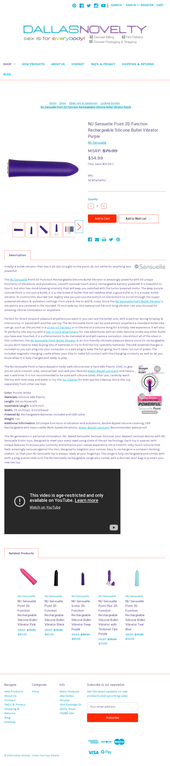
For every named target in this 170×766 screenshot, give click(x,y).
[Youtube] (103, 6)
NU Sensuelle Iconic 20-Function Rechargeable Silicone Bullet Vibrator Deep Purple (81, 615)
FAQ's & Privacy (103, 64)
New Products (33, 64)
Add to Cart (29, 580)
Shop (7, 64)
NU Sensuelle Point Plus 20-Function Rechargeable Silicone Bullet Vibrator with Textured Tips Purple (108, 617)
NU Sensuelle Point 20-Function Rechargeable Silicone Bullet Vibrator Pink (27, 613)
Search (116, 5)
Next (79, 226)
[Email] (97, 239)
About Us (58, 64)
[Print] (104, 239)
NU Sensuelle (18, 279)
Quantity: (93, 199)
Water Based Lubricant (103, 371)
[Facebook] (81, 6)
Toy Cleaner (70, 379)
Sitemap (10, 722)
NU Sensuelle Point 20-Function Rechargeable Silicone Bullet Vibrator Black (54, 613)
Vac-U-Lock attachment (62, 332)
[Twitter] (89, 6)
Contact (78, 64)
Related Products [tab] (21, 553)
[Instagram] (96, 6)
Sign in (131, 5)
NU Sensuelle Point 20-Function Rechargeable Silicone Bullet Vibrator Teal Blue (135, 615)
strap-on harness (59, 327)
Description (17, 255)
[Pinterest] (74, 6)
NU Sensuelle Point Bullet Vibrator (138, 301)
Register (147, 5)
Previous (7, 226)
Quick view (28, 573)
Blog (7, 74)
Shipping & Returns (138, 64)
